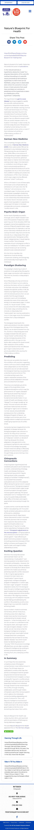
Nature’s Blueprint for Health (19, 726)
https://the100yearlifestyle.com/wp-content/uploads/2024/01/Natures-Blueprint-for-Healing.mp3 (15, 55)
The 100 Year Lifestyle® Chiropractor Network (20, 825)
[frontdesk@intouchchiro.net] (17, 809)
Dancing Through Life (13, 738)
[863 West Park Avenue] (17, 793)
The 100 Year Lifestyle (22, 728)
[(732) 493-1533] (17, 802)
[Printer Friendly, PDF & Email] (8, 731)
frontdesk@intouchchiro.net (17, 812)
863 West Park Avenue (17, 796)
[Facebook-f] (17, 817)
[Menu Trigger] (30, 10)
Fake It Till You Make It (13, 762)
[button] (9, 42)
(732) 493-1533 (17, 805)
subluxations (24, 66)
